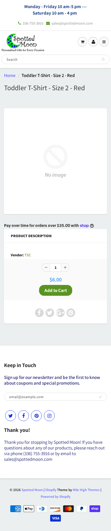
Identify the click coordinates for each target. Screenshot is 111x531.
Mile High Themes (86, 490)
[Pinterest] (36, 415)
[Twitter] (10, 415)
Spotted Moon (32, 490)
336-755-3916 (33, 23)
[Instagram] (49, 415)
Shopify (50, 490)
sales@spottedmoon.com (72, 23)
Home (10, 75)
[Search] (103, 59)
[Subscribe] (100, 397)
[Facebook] (23, 415)
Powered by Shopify (55, 496)
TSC (28, 255)
